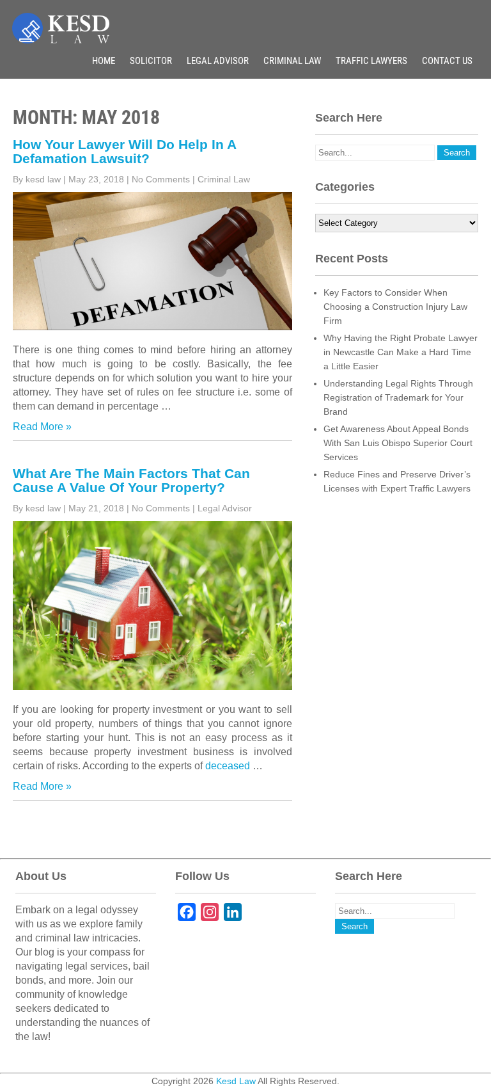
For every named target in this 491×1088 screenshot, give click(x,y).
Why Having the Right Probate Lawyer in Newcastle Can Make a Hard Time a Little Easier (400, 352)
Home (103, 61)
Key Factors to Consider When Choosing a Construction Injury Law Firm (395, 306)
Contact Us (447, 61)
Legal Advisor (218, 61)
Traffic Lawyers (371, 61)
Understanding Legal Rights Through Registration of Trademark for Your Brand (398, 397)
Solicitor (151, 61)
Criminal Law (292, 61)
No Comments (161, 179)
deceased (229, 765)
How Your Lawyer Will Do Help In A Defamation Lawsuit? (124, 151)
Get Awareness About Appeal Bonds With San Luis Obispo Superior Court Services (397, 443)
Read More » (42, 426)
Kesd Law (236, 1081)
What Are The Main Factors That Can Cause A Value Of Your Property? (131, 480)
